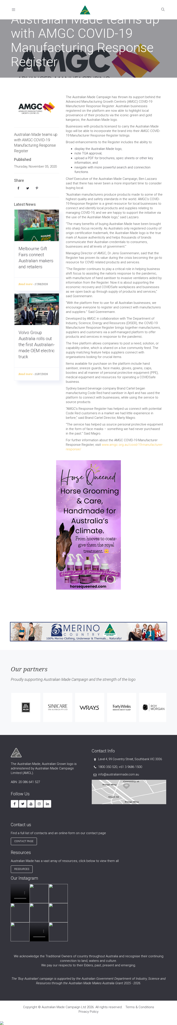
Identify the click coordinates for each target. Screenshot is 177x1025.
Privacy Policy (88, 1012)
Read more (25, 284)
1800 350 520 (107, 767)
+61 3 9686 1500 (130, 767)
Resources (21, 869)
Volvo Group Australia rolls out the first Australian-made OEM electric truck (37, 344)
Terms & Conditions (139, 1007)
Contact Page (23, 841)
